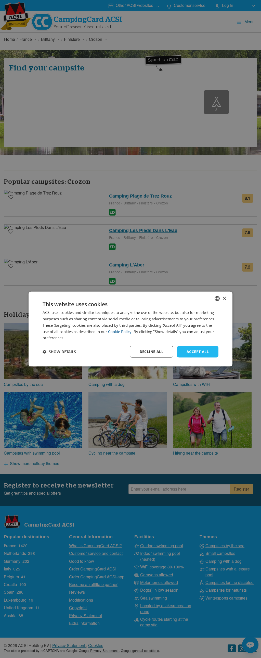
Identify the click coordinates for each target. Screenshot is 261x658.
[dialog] (130, 329)
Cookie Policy (120, 331)
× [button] (224, 298)
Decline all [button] (151, 351)
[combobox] (217, 298)
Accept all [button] (198, 351)
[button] (59, 352)
